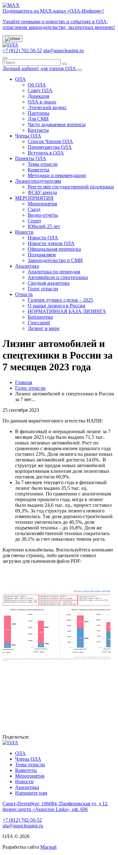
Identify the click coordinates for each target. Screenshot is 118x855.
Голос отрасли (43, 288)
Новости (24, 232)
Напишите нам (31, 793)
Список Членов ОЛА (50, 141)
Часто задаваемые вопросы (57, 124)
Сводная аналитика (49, 283)
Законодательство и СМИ (55, 260)
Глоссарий (39, 322)
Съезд (34, 209)
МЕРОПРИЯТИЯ (34, 198)
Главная (23, 382)
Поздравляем (42, 254)
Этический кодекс (47, 107)
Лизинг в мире (43, 328)
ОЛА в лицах (42, 101)
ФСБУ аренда (42, 192)
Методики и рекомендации (57, 175)
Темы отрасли (43, 164)
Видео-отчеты (43, 215)
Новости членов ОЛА (51, 243)
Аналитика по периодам (54, 271)
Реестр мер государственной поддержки (71, 186)
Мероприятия (42, 203)
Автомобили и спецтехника (58, 277)
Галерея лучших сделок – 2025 (60, 300)
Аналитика (27, 266)
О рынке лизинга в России (56, 305)
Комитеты (38, 169)
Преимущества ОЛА (50, 147)
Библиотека (40, 317)
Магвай (48, 847)
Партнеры (38, 113)
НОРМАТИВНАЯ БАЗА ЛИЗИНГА (67, 311)
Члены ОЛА (28, 135)
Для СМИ (38, 118)
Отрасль (24, 294)
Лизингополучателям (38, 181)
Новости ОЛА (43, 237)
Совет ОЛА (40, 90)
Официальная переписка (54, 249)
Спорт (34, 220)
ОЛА (20, 79)
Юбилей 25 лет (44, 226)
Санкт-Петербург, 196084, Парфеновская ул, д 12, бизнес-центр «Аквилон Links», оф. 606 (56, 806)
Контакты (38, 130)
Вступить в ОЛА (46, 152)
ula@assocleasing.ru (63, 50)
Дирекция (38, 96)
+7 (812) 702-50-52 (22, 50)
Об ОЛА (37, 84)
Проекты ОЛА (30, 158)
